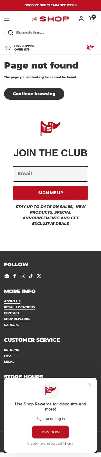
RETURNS (11, 350)
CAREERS (11, 325)
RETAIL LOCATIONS (19, 307)
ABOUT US (12, 301)
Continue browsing (34, 93)
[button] (91, 18)
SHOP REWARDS (17, 319)
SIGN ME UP (50, 193)
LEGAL (9, 362)
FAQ (7, 356)
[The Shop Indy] (50, 18)
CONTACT (11, 313)
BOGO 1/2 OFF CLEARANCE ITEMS (50, 5)
